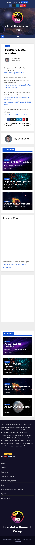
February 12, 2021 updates (23, 124)
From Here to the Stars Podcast (12, 489)
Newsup (28, 539)
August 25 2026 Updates (17, 203)
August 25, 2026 (11, 389)
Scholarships (5, 498)
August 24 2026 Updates (17, 407)
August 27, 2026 (11, 349)
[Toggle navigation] (18, 36)
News (3, 485)
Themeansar (17, 541)
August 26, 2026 (11, 369)
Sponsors (4, 472)
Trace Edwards (21, 207)
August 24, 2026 (11, 410)
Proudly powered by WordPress (12, 539)
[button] (32, 36)
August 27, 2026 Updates (17, 162)
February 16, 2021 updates (11, 124)
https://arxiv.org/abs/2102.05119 (15, 73)
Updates (7, 46)
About (3, 467)
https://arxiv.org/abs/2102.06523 (15, 114)
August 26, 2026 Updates (17, 181)
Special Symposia (7, 476)
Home (3, 463)
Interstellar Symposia (8, 481)
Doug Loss (17, 58)
